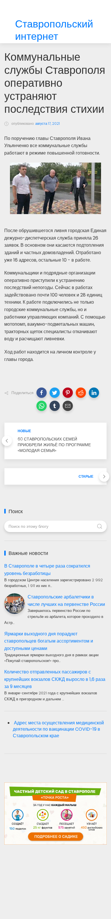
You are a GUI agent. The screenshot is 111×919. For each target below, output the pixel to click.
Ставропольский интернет (54, 30)
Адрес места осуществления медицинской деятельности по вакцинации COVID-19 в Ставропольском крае (58, 729)
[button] (41, 393)
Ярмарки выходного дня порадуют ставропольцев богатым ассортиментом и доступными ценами (48, 641)
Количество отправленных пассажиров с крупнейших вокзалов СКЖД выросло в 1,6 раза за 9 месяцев (54, 679)
